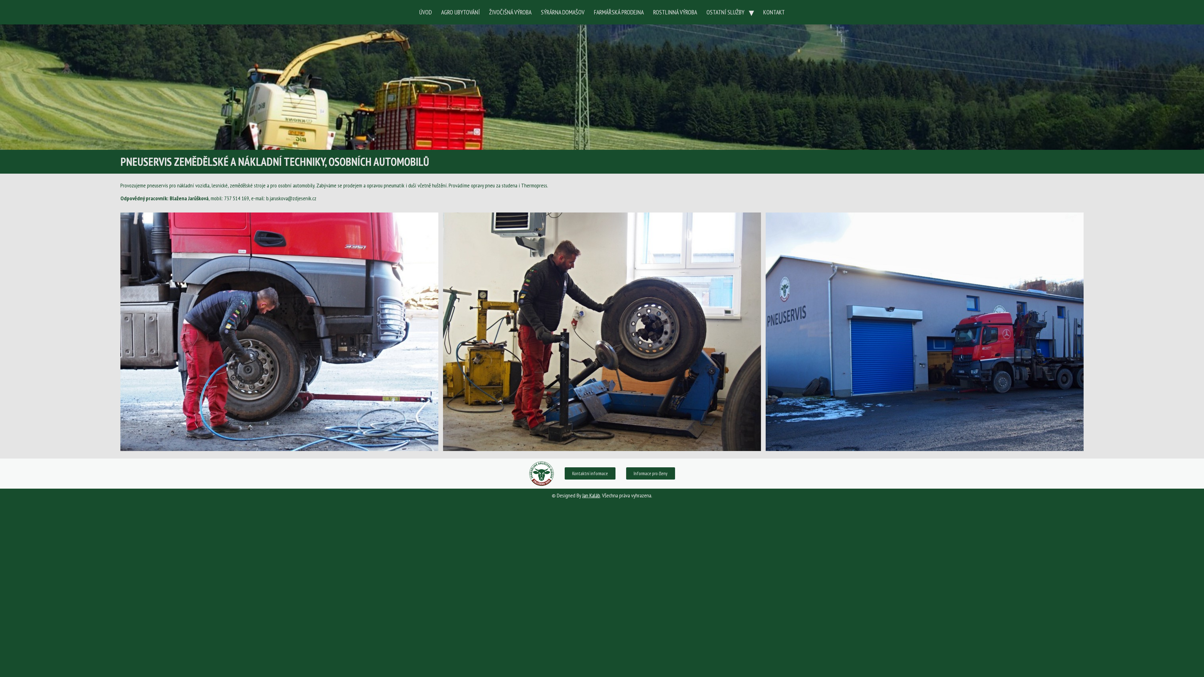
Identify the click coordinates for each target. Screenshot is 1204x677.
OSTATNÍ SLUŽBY (725, 12)
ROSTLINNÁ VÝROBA (675, 12)
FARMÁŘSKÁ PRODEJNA (619, 12)
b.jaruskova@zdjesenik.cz (291, 198)
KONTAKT (774, 12)
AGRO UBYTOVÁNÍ (460, 12)
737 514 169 (236, 198)
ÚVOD (425, 12)
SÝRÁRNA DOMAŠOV (562, 12)
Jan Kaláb (591, 495)
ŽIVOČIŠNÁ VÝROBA (510, 12)
